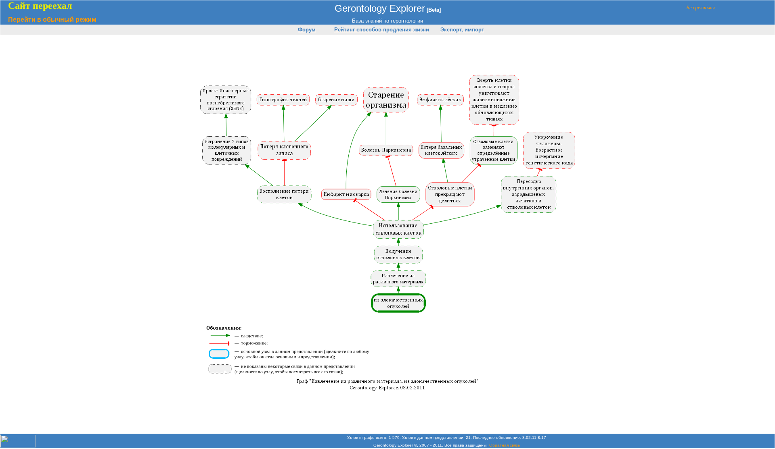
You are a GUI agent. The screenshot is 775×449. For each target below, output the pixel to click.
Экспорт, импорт (462, 30)
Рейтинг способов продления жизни (381, 30)
